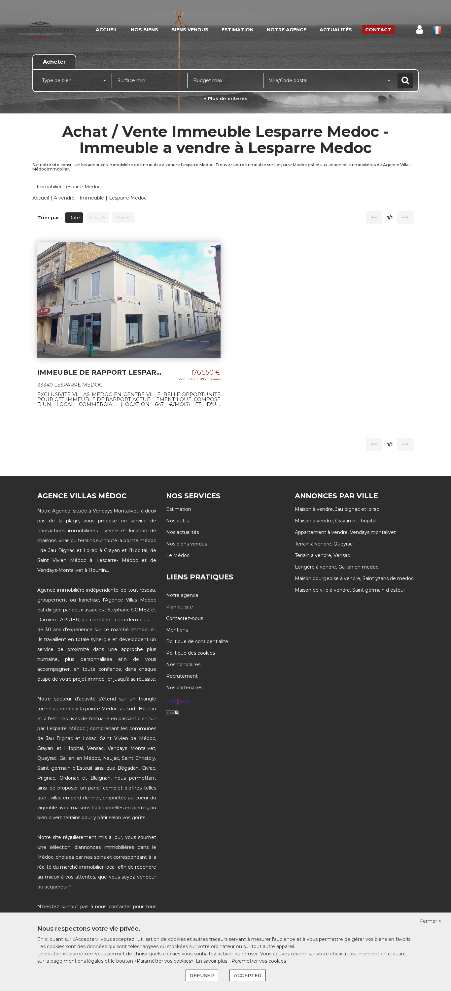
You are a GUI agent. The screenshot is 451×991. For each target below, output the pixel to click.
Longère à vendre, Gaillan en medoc (336, 567)
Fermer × (430, 921)
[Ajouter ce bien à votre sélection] (210, 252)
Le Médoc (178, 555)
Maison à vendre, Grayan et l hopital (335, 521)
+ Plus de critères (225, 99)
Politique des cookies (190, 653)
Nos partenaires (184, 688)
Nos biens (144, 30)
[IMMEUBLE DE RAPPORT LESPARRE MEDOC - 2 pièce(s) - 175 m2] (129, 299)
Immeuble (92, 198)
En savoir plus (212, 961)
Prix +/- (123, 218)
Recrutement (182, 676)
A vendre (64, 198)
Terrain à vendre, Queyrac (324, 544)
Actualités (336, 30)
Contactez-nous (184, 618)
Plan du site (179, 607)
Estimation (238, 30)
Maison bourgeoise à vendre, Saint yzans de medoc (354, 578)
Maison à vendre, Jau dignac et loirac (337, 509)
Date (74, 218)
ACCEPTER (247, 975)
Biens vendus (189, 30)
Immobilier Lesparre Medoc (69, 187)
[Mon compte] (419, 29)
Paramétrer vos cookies (258, 961)
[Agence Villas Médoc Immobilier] (40, 29)
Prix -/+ (98, 218)
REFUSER (202, 975)
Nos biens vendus (186, 544)
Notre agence (286, 30)
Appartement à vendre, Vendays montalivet (345, 532)
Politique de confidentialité (197, 641)
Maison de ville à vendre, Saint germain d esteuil (350, 590)
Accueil (107, 30)
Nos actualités (182, 532)
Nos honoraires (183, 664)
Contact (378, 30)
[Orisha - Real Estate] (179, 702)
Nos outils (177, 521)
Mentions (177, 630)
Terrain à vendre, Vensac (322, 555)
